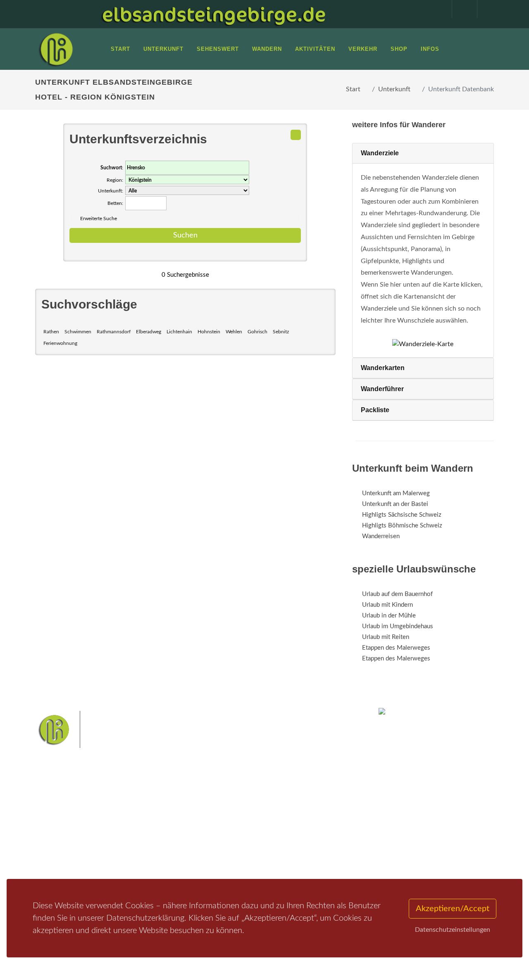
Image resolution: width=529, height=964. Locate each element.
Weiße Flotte (254, 831)
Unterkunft (394, 89)
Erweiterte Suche (98, 218)
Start (353, 89)
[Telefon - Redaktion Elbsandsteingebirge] (460, 9)
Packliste (375, 409)
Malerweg (229, 818)
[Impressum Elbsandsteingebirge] (435, 9)
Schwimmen (77, 331)
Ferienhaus (138, 848)
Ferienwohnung (60, 343)
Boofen (268, 857)
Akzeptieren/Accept (452, 909)
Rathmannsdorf (114, 331)
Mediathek (59, 837)
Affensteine (299, 818)
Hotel (131, 816)
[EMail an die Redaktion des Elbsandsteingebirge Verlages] (485, 9)
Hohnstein (209, 331)
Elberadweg (148, 331)
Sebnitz (281, 331)
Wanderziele (380, 153)
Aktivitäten (60, 859)
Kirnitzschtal (209, 857)
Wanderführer (382, 388)
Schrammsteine (213, 831)
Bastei (202, 818)
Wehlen (234, 331)
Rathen (51, 331)
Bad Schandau (292, 831)
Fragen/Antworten (69, 816)
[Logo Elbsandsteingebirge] (55, 49)
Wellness (242, 857)
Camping (135, 859)
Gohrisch (257, 331)
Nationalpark (263, 818)
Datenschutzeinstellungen (452, 929)
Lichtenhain (179, 331)
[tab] (423, 153)
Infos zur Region (67, 827)
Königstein (288, 844)
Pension (134, 827)
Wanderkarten (383, 367)
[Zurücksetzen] (296, 135)
